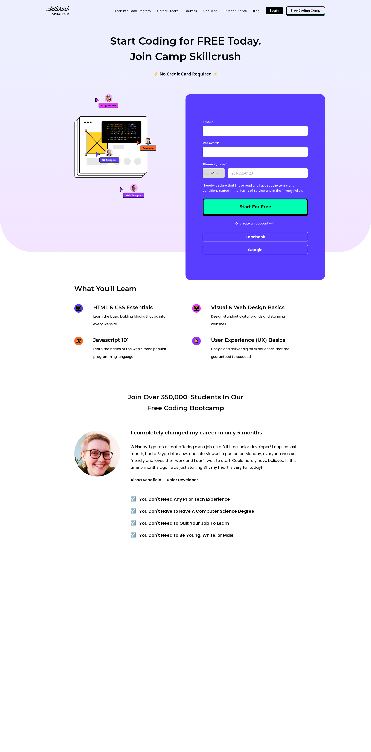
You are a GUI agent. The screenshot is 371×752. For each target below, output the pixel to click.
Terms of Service (252, 190)
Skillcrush (58, 10)
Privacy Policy (292, 190)
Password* (211, 143)
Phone (208, 164)
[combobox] (213, 173)
